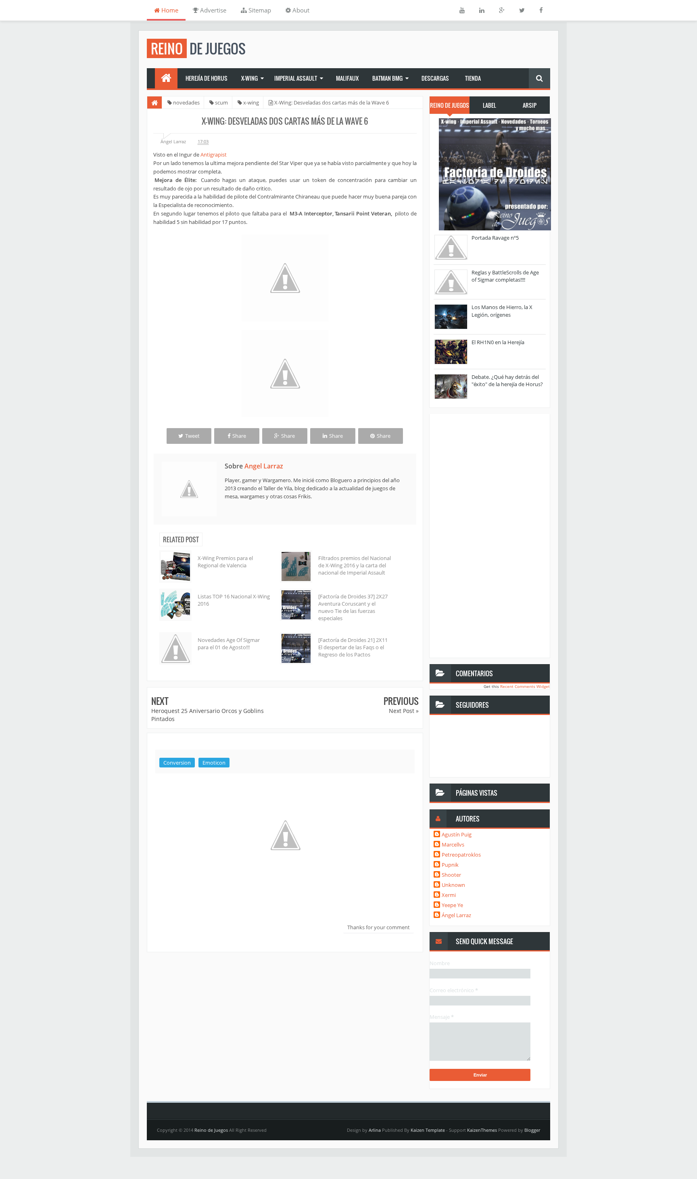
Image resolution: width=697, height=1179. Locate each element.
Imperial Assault (295, 78)
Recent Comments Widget (525, 686)
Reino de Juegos (211, 1130)
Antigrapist (213, 154)
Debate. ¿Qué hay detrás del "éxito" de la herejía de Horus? (507, 380)
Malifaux (347, 78)
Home (169, 10)
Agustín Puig (457, 834)
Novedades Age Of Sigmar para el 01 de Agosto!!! (229, 643)
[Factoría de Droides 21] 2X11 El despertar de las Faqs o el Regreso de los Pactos (353, 647)
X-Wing (249, 78)
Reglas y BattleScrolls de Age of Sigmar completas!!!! (505, 276)
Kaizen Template (428, 1130)
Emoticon (213, 762)
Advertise (212, 10)
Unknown (453, 884)
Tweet (192, 435)
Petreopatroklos (461, 854)
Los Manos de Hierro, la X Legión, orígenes (502, 310)
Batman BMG (387, 78)
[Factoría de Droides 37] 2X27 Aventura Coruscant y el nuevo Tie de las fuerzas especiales (353, 607)
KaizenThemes (482, 1130)
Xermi (449, 895)
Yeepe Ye (452, 905)
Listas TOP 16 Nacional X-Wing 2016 (234, 600)
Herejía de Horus (206, 78)
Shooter (451, 874)
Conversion (177, 762)
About (300, 10)
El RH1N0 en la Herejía (498, 342)
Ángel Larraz (456, 915)
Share (239, 435)
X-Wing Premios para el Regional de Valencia (225, 561)
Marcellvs (453, 844)
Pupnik (450, 864)
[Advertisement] (285, 1019)
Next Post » (404, 711)
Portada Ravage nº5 (495, 237)
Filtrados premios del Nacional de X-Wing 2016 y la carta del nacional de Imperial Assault (354, 565)
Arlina (375, 1130)
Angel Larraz (263, 466)
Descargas (435, 78)
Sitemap (259, 10)
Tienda (473, 78)
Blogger (532, 1130)
